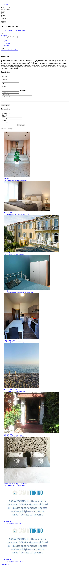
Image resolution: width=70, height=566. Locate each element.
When (4, 113)
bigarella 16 (7, 521)
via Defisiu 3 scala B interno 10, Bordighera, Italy (18, 292)
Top (5, 40)
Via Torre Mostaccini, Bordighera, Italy (15, 180)
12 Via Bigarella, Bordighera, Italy (14, 342)
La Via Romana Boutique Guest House (15, 484)
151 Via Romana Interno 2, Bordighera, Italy (17, 214)
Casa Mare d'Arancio (10, 389)
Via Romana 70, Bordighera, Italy (14, 254)
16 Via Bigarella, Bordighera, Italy (14, 523)
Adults (3, 15)
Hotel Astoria (8, 434)
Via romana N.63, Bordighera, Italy (14, 485)
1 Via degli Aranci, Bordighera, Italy (14, 391)
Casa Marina (8, 212)
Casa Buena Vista (9, 340)
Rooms (3, 11)
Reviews (6, 45)
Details (6, 42)
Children (3, 18)
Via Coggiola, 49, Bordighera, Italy (14, 30)
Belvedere (7, 178)
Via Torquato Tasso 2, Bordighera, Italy (15, 436)
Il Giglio (6, 291)
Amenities (7, 43)
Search (3, 22)
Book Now (4, 35)
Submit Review (5, 105)
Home (6, 4)
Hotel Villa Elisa (9, 253)
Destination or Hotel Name (8, 8)
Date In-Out (4, 10)
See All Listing (5, 564)
